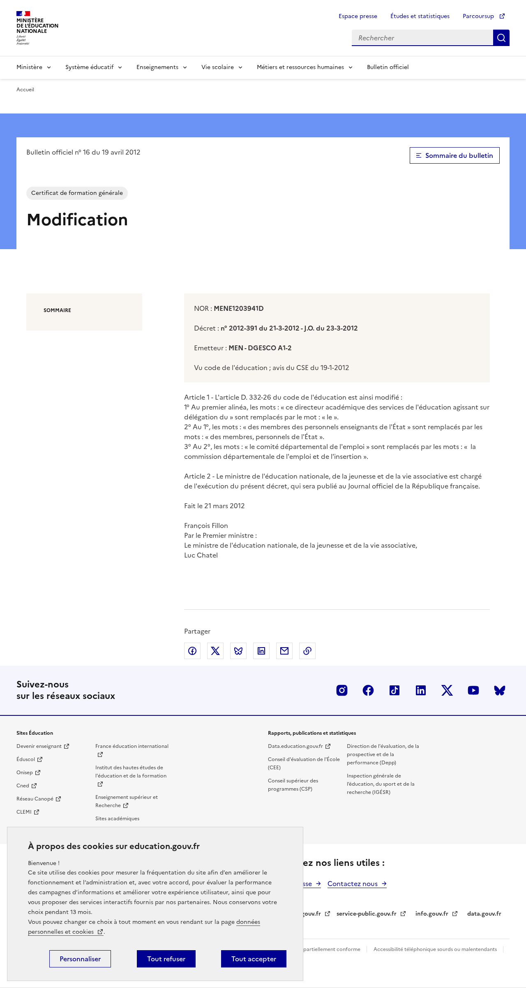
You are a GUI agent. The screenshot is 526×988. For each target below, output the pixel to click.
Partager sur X (215, 651)
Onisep (24, 772)
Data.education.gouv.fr (295, 746)
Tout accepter (253, 959)
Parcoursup (479, 16)
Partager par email (284, 651)
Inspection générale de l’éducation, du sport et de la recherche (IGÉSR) (381, 784)
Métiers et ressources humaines (300, 67)
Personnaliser (80, 959)
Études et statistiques (420, 16)
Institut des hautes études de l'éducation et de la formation (130, 772)
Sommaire (57, 310)
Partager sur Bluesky (238, 651)
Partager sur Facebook (192, 651)
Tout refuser (166, 959)
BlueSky (500, 690)
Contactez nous (353, 884)
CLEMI (24, 812)
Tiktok (394, 690)
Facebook (368, 690)
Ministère (29, 67)
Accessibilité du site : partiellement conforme (307, 949)
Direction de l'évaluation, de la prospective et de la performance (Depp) (383, 754)
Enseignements (157, 67)
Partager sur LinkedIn (261, 651)
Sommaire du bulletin (459, 155)
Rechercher (501, 38)
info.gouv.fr (431, 913)
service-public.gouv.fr (367, 913)
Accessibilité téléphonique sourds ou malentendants (436, 949)
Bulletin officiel (388, 67)
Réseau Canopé (34, 799)
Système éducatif (89, 67)
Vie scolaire (217, 67)
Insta (342, 690)
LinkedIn (421, 690)
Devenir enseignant (39, 746)
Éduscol (25, 759)
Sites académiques (117, 818)
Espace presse (358, 16)
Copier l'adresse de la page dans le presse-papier (307, 651)
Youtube (473, 690)
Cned (22, 785)
